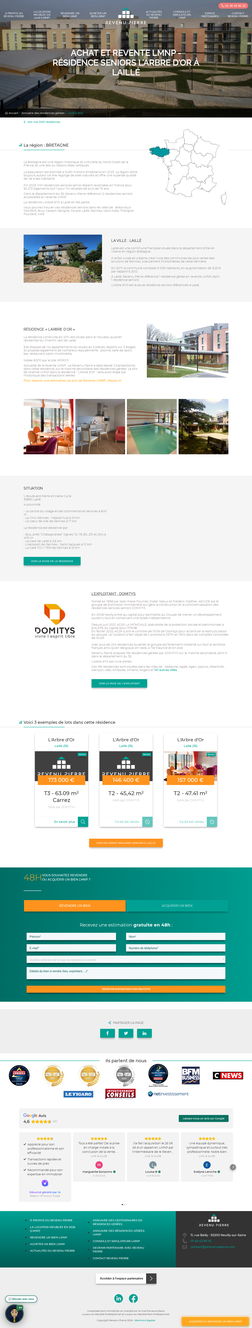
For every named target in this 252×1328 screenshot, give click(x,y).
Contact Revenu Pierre (238, 15)
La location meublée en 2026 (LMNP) (42, 14)
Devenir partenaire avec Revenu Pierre (118, 1249)
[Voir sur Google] (99, 1165)
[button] (19, 1167)
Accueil (13, 113)
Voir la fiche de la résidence (52, 561)
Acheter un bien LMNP (98, 15)
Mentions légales (145, 1320)
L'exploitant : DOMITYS (114, 594)
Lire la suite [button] (99, 1156)
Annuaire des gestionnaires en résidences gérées (117, 1222)
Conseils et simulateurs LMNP (182, 14)
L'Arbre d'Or (75, 113)
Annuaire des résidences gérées (42, 113)
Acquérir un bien (177, 905)
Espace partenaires (210, 15)
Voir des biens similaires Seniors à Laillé (126, 842)
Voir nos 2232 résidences (43, 122)
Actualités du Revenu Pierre (154, 14)
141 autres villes (165, 670)
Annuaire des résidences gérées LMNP (118, 1232)
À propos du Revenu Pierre (14, 15)
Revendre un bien (74, 905)
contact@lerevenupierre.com (213, 1247)
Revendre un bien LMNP (70, 15)
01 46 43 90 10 (235, 6)
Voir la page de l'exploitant (119, 683)
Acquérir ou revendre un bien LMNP (215, 1321)
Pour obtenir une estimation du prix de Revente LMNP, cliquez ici (73, 380)
